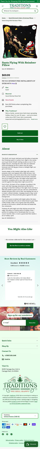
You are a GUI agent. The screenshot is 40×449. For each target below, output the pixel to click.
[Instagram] (11, 434)
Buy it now (20, 139)
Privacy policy (19, 440)
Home (4, 18)
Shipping (4, 77)
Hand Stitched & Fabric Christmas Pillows (21, 18)
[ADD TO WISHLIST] (5, 126)
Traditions (12, 395)
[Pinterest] (7, 434)
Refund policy (10, 440)
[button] (3, 6)
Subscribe (32, 323)
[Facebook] (3, 434)
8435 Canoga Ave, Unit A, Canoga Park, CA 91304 (11, 370)
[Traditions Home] (20, 6)
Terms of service (29, 440)
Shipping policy (13, 443)
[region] (20, 285)
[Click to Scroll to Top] (36, 437)
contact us (15, 401)
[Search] (35, 11)
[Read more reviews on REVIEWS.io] (30, 304)
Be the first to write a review (20, 246)
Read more (34, 119)
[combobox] (20, 11)
